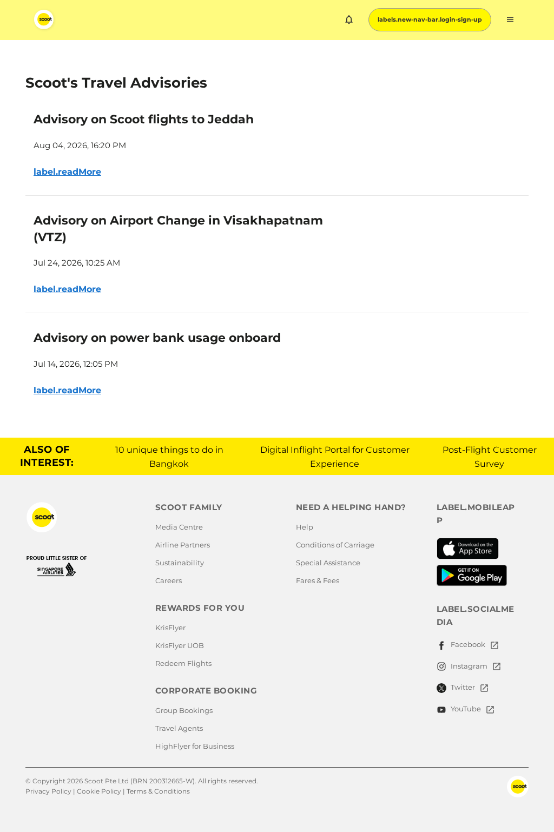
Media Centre (179, 527)
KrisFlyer (170, 627)
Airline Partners (182, 544)
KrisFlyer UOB (179, 645)
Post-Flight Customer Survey (490, 457)
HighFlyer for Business (194, 746)
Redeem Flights (183, 663)
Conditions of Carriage (335, 544)
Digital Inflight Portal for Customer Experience (335, 457)
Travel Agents (179, 728)
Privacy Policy (48, 791)
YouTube (466, 708)
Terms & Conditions (158, 791)
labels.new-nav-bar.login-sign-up (430, 19)
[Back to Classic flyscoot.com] (78, 517)
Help (304, 527)
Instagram (469, 666)
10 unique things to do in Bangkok (169, 457)
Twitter (463, 687)
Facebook (468, 644)
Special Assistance (328, 562)
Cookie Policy (99, 791)
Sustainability (179, 562)
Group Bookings (184, 710)
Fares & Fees (317, 580)
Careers (168, 580)
